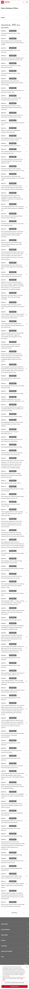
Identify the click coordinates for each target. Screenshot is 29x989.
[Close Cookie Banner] (26, 967)
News (2, 956)
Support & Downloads (6, 951)
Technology (4, 945)
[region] (14, 977)
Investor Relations (5, 929)
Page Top (26, 964)
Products (3, 940)
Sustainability (4, 934)
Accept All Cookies (14, 986)
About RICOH (4, 924)
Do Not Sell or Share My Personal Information (14, 982)
